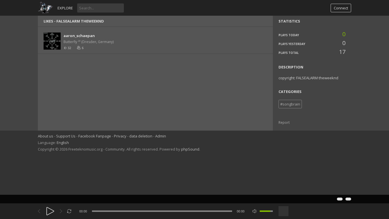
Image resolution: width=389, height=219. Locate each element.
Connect (341, 8)
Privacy (120, 136)
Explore (65, 8)
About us (45, 136)
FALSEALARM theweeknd (80, 21)
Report (284, 122)
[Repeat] (69, 211)
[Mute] (255, 211)
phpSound (190, 149)
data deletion (140, 136)
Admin (160, 136)
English (63, 142)
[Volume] (266, 211)
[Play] (50, 211)
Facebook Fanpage (94, 136)
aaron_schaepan (79, 35)
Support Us (65, 136)
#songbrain (290, 104)
